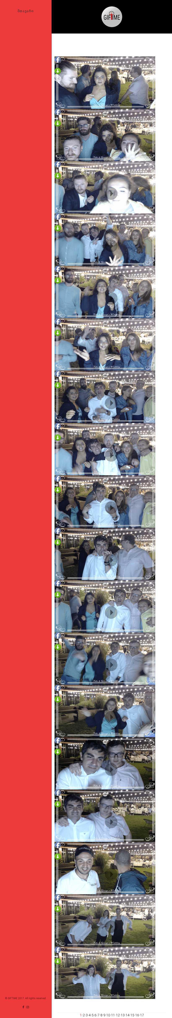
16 (137, 1015)
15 (132, 1015)
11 (113, 1015)
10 (108, 1015)
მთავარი (26, 11)
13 (123, 1015)
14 (127, 1015)
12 (118, 1015)
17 (142, 1015)
